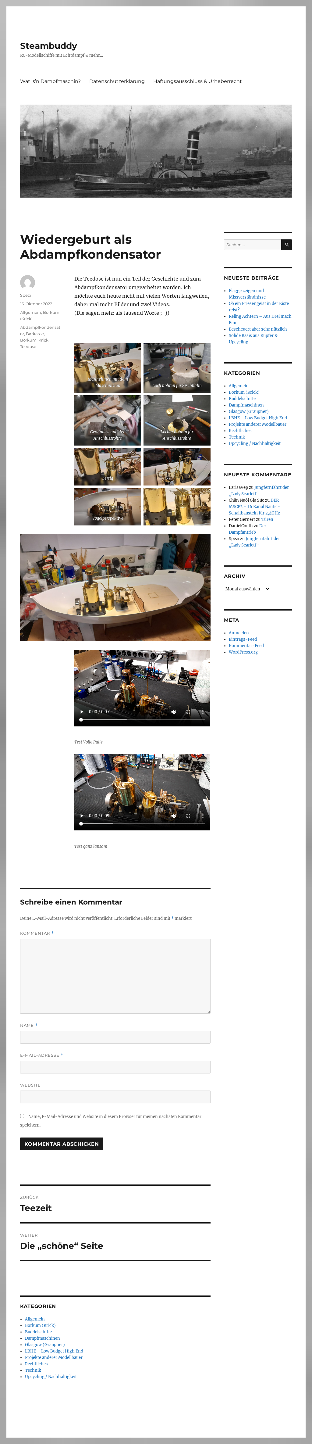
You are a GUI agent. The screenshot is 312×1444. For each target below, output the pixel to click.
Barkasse (35, 333)
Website (30, 1085)
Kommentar (37, 933)
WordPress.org (243, 652)
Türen (267, 519)
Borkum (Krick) (40, 1325)
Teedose (28, 346)
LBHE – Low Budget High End (54, 1351)
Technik (33, 1370)
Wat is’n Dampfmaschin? (50, 81)
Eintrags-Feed (243, 639)
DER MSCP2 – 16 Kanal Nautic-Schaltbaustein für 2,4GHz (254, 507)
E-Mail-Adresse (41, 1055)
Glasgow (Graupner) (45, 1344)
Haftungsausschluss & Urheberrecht (197, 81)
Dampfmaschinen (42, 1338)
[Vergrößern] (133, 351)
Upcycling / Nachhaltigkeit (51, 1376)
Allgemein (30, 312)
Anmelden (239, 633)
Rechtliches (36, 1364)
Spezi (25, 295)
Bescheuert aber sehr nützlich (258, 329)
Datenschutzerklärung (117, 81)
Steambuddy (48, 46)
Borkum (28, 340)
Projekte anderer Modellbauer (54, 1357)
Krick (43, 340)
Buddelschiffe (38, 1332)
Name (29, 1025)
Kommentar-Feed (246, 645)
